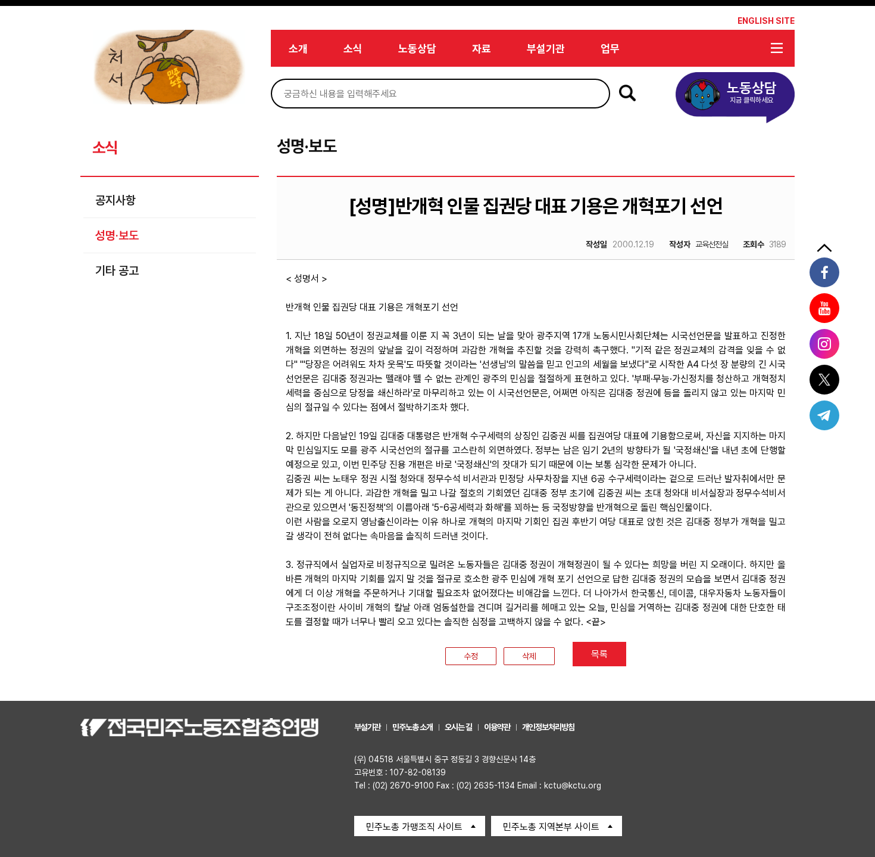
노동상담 (417, 48)
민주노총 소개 (412, 727)
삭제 (529, 656)
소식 (352, 48)
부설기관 (546, 48)
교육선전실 (698, 244)
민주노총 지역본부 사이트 (551, 827)
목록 (599, 654)
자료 (481, 48)
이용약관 (497, 727)
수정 (471, 656)
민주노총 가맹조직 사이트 (414, 827)
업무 (610, 48)
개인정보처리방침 (548, 727)
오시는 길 (458, 727)
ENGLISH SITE (766, 21)
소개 (298, 48)
